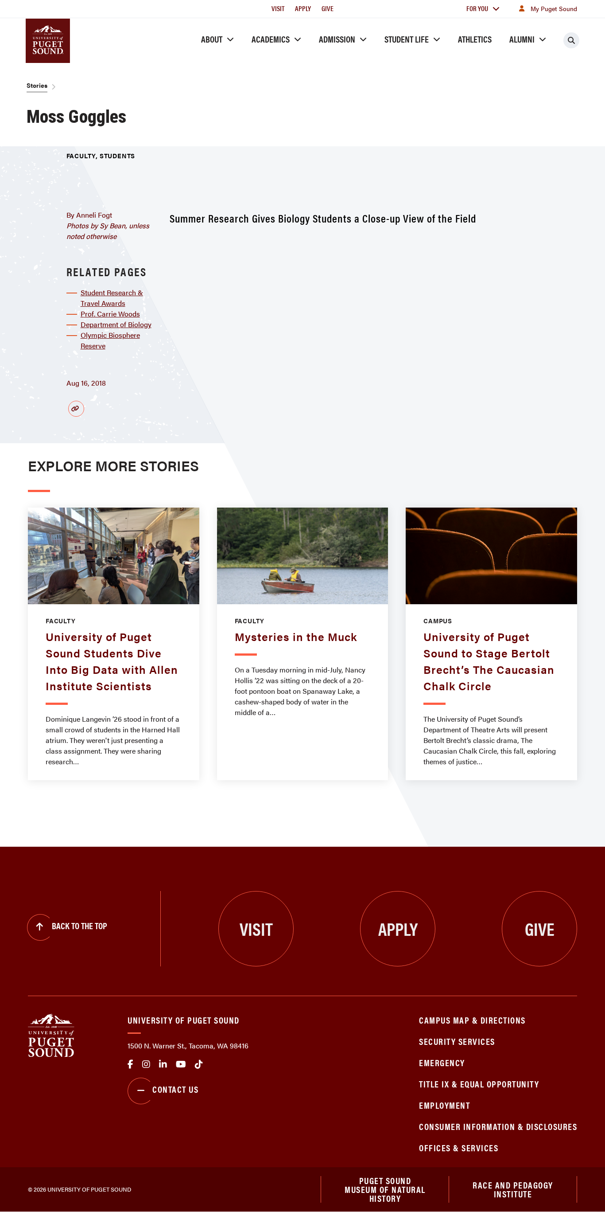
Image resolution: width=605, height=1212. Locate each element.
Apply (303, 8)
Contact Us (175, 1089)
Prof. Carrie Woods (110, 314)
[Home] (51, 1034)
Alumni (522, 38)
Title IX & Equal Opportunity (479, 1083)
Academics (271, 38)
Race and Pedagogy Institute (513, 1189)
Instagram (146, 1064)
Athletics (475, 38)
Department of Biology (116, 324)
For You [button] (477, 8)
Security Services (457, 1041)
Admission (337, 38)
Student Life (406, 38)
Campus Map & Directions (472, 1019)
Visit (277, 8)
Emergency (442, 1062)
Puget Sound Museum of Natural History (385, 1189)
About (211, 38)
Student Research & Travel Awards (112, 297)
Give (328, 8)
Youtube (181, 1064)
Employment (444, 1105)
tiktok (199, 1064)
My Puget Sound (554, 8)
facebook (130, 1064)
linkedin (163, 1064)
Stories (37, 85)
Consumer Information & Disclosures (498, 1126)
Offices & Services (458, 1147)
